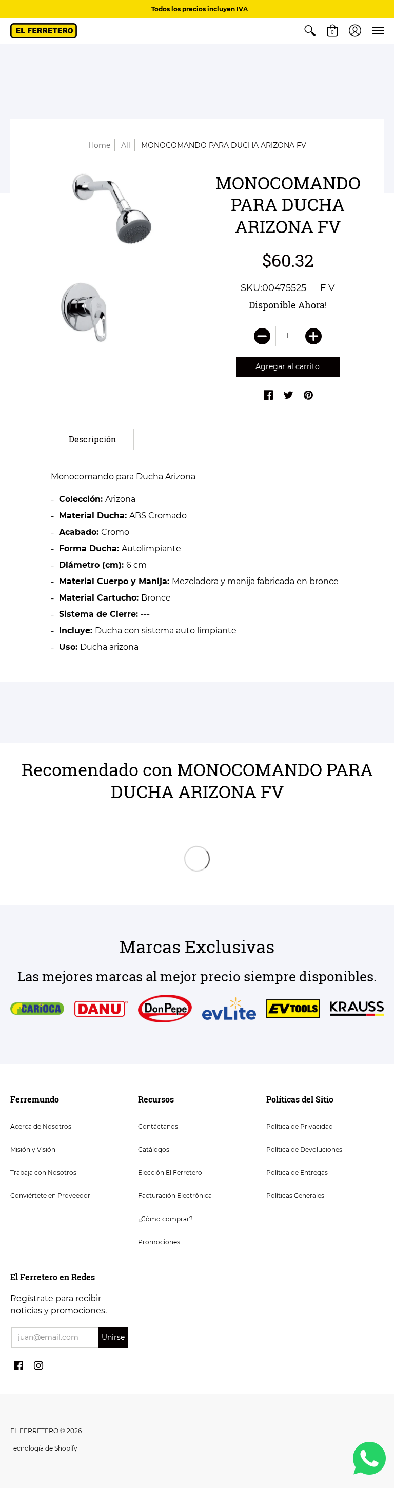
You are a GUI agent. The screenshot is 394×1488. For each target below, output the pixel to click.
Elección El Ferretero (170, 1172)
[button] (310, 31)
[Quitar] (262, 336)
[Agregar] (313, 336)
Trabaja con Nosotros (43, 1172)
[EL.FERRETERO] (43, 31)
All (125, 145)
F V (327, 288)
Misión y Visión (32, 1149)
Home (99, 145)
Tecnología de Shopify (43, 1448)
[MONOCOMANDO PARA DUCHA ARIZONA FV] (106, 257)
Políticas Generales (295, 1196)
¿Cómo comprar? (165, 1219)
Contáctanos (158, 1126)
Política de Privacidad (299, 1126)
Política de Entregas (297, 1172)
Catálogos (153, 1149)
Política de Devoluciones (304, 1149)
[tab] (92, 439)
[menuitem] (310, 31)
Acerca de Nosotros (40, 1126)
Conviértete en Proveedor (50, 1196)
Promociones (159, 1242)
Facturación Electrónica (175, 1196)
